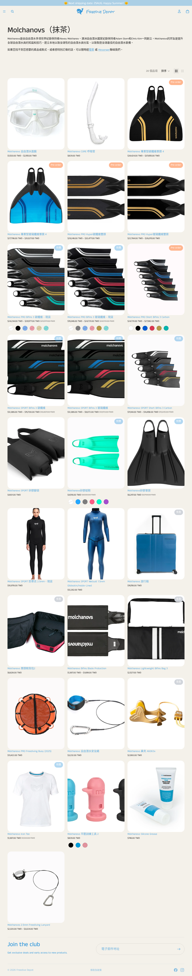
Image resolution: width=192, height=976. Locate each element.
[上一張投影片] (13, 114)
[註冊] (179, 949)
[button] (165, 71)
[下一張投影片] (58, 114)
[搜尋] (12, 11)
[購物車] (187, 11)
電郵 (91, 50)
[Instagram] (182, 970)
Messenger (104, 50)
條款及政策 (96, 970)
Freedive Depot (25, 970)
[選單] (4, 11)
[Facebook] (175, 970)
